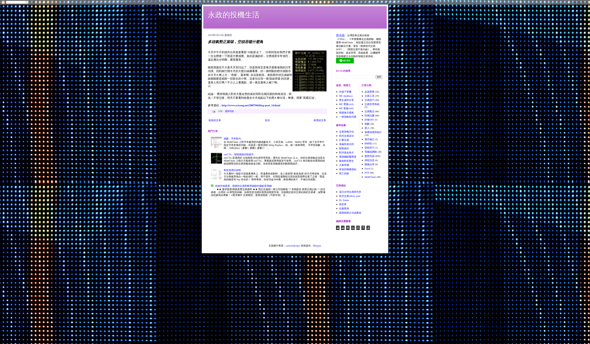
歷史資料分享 (346, 100)
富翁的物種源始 (347, 169)
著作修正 (369, 139)
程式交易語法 (346, 135)
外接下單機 (345, 91)
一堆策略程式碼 (347, 116)
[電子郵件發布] (213, 111)
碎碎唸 (368, 143)
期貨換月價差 (346, 112)
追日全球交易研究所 (350, 191)
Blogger (317, 245)
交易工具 (369, 95)
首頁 (267, 120)
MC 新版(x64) (346, 108)
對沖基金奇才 (346, 152)
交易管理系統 (372, 104)
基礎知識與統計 (373, 132)
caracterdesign (293, 245)
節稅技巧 (369, 147)
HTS (367, 172)
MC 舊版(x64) (346, 104)
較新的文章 (215, 120)
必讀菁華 (369, 91)
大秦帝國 (344, 164)
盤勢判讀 (229, 111)
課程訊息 (369, 160)
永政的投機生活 (234, 14)
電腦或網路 (371, 151)
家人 (367, 127)
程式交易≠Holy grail (349, 195)
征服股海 (344, 208)
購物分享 (369, 164)
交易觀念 (369, 111)
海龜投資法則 (346, 144)
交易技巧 (369, 100)
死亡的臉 (344, 173)
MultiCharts (370, 176)
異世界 (342, 204)
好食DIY (369, 119)
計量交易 (344, 139)
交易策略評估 (346, 131)
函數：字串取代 (232, 138)
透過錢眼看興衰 (347, 156)
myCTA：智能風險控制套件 (239, 154)
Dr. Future (344, 200)
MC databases (346, 95)
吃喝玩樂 (369, 115)
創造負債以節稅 (232, 170)
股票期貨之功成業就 (350, 212)
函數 (367, 123)
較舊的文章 (320, 120)
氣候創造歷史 (346, 160)
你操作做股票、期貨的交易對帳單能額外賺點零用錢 (243, 185)
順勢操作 (344, 148)
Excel (367, 168)
